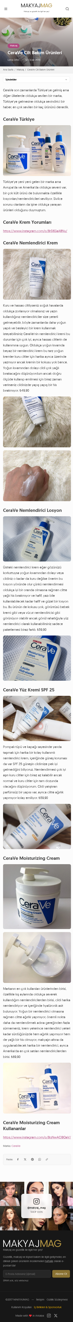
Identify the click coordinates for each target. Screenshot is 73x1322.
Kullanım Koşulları (21, 1307)
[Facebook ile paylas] (17, 1159)
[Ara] (67, 9)
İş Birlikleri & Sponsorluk (48, 1307)
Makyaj (13, 45)
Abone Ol (61, 1273)
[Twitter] (56, 1316)
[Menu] (5, 9)
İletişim (40, 1299)
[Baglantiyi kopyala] (46, 1159)
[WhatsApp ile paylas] (39, 1159)
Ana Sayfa (8, 69)
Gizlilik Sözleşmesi (57, 1299)
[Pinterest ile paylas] (32, 1159)
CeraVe (16, 1146)
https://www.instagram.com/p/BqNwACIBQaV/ (37, 1137)
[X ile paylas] (25, 1159)
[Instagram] (49, 1316)
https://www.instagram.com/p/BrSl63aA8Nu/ (35, 231)
